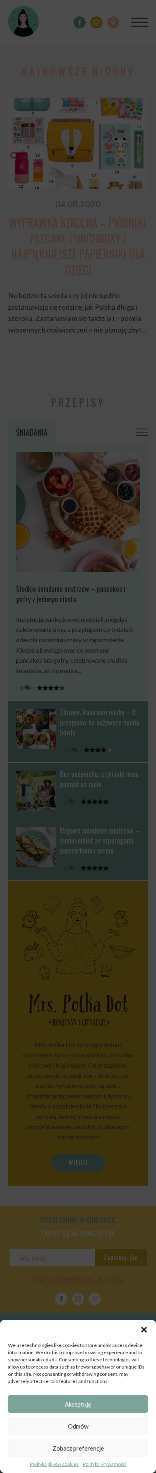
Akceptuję (78, 1404)
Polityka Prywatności (104, 1464)
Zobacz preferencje (78, 1448)
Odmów (78, 1426)
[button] (144, 1330)
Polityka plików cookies (54, 1464)
